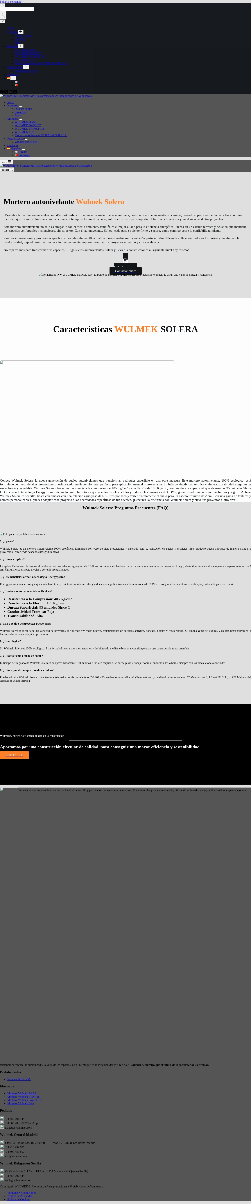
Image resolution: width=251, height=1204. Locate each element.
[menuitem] (21, 32)
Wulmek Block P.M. (19, 1079)
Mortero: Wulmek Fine (20, 1103)
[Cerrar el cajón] (2, 21)
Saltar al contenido (10, 1)
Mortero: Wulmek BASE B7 (24, 1096)
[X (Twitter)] (15, 92)
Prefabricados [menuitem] (15, 67)
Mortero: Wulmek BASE (22, 1093)
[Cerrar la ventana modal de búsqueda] (2, 5)
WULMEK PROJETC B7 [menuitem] (30, 56)
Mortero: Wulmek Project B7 (24, 1100)
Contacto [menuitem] (12, 74)
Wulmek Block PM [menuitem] (26, 70)
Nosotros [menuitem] (12, 31)
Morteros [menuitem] (12, 46)
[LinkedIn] (11, 92)
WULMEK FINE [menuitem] (25, 59)
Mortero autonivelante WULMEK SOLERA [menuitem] (41, 63)
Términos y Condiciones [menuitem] (21, 1192)
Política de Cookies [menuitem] (18, 1199)
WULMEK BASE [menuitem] (26, 49)
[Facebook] (2, 92)
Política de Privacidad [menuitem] (20, 1196)
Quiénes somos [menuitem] (23, 35)
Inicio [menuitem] (10, 27)
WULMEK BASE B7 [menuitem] (28, 53)
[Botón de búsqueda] (3, 15)
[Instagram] (6, 92)
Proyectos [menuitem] (20, 38)
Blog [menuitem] (17, 42)
